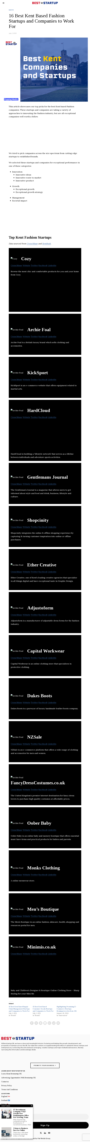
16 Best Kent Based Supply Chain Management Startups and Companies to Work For (19, 1009)
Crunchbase (32, 243)
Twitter (34, 265)
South (11, 10)
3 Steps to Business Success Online (20, 1129)
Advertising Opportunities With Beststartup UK (18, 1078)
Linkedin (52, 265)
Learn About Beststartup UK (11, 1074)
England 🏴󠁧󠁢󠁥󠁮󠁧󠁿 (5, 1096)
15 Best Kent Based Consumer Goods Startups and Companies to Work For (43, 1009)
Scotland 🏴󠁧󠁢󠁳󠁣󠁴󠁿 (5, 1100)
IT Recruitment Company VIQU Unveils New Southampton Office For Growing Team (21, 1113)
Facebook (42, 265)
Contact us (5, 1082)
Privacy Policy (6, 1085)
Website (26, 265)
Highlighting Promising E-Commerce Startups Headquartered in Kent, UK (67, 1009)
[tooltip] (32, 1023)
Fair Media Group (44, 1138)
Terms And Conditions (9, 1089)
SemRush (46, 243)
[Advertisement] (45, 136)
